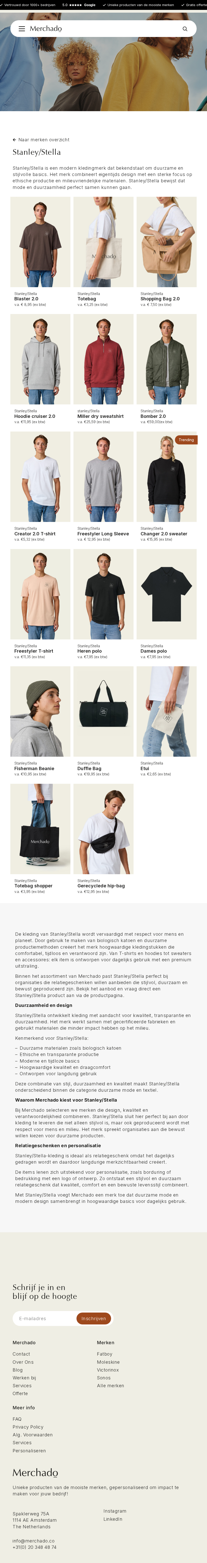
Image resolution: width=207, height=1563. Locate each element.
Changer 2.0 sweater (164, 533)
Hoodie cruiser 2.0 (34, 416)
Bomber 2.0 (153, 416)
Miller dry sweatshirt (100, 416)
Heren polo (89, 651)
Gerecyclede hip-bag (101, 885)
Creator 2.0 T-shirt (35, 533)
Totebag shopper (33, 885)
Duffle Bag (89, 768)
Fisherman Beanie (34, 768)
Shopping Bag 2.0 (160, 298)
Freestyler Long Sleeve (103, 533)
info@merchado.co (34, 1541)
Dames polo (154, 651)
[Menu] (22, 29)
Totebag (86, 298)
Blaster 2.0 (26, 298)
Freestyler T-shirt (33, 651)
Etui (145, 768)
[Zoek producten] (185, 29)
